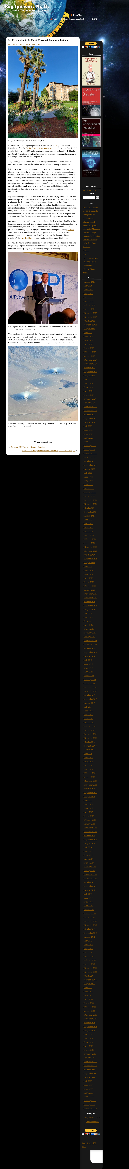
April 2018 (88, 671)
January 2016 (89, 777)
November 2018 (90, 644)
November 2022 (90, 457)
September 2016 (90, 745)
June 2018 (88, 664)
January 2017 (89, 730)
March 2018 (89, 675)
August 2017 (89, 703)
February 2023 (90, 445)
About (86, 250)
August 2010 (89, 1030)
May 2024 (88, 387)
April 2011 (88, 999)
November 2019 (90, 597)
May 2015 (88, 808)
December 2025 (90, 313)
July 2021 (88, 519)
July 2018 (88, 660)
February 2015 (90, 819)
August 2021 (89, 515)
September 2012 (90, 933)
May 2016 (88, 761)
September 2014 (90, 839)
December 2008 (90, 1108)
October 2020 (89, 554)
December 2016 (90, 734)
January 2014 (89, 870)
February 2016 (90, 773)
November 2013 (90, 878)
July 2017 (88, 706)
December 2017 (90, 687)
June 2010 (88, 1038)
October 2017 (89, 695)
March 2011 (89, 1003)
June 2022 (88, 476)
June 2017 (88, 710)
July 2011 (88, 987)
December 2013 (90, 874)
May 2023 (88, 434)
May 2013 (88, 901)
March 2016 (89, 769)
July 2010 (88, 1034)
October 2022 (89, 461)
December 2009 (90, 1061)
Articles (87, 254)
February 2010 (90, 1053)
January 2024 (89, 402)
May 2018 (88, 667)
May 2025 (88, 340)
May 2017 (88, 714)
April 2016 (88, 765)
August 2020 (89, 562)
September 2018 (90, 652)
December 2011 (90, 968)
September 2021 (90, 511)
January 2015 (89, 823)
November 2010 (90, 1018)
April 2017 (88, 718)
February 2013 (90, 913)
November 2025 (90, 317)
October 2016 (89, 742)
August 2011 (89, 983)
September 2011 (90, 979)
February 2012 (90, 960)
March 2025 (89, 348)
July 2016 (88, 753)
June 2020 (88, 570)
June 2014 (88, 851)
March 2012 (89, 956)
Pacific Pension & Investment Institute (41, 148)
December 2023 (90, 406)
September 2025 (90, 324)
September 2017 (90, 699)
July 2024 (88, 379)
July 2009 (88, 1081)
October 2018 (89, 648)
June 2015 (88, 804)
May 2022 (88, 480)
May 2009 (88, 1089)
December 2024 (90, 359)
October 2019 (89, 601)
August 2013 (89, 890)
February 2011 (90, 1007)
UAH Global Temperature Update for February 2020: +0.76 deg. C (48, 450)
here (56, 145)
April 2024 (88, 391)
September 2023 (90, 418)
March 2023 (89, 441)
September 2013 (90, 886)
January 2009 (89, 1104)
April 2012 (88, 952)
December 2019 (90, 593)
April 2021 (88, 531)
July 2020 (88, 566)
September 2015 (90, 792)
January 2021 (89, 543)
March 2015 (89, 816)
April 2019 (88, 625)
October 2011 (89, 975)
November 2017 (90, 691)
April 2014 (88, 858)
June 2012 (88, 944)
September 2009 (90, 1073)
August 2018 (89, 656)
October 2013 (89, 882)
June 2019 (88, 617)
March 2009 (89, 1096)
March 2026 (89, 301)
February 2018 (90, 679)
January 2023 (89, 449)
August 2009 (89, 1077)
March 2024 (89, 395)
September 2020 (90, 558)
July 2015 (88, 800)
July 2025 (88, 332)
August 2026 (89, 281)
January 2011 (89, 1011)
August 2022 (89, 469)
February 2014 (90, 866)
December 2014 (90, 827)
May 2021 (88, 527)
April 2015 (88, 812)
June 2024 (88, 383)
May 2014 (88, 855)
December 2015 (90, 781)
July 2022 (88, 472)
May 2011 (88, 995)
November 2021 (90, 504)
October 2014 (89, 835)
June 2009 (88, 1085)
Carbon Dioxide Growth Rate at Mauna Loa (91, 261)
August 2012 (89, 936)
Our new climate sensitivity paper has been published (91, 211)
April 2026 (88, 297)
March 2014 (89, 862)
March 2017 (89, 722)
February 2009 (90, 1100)
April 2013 (88, 905)
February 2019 (90, 632)
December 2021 (90, 500)
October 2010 (89, 1022)
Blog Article (89, 1117)
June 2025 (88, 336)
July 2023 (88, 426)
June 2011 (88, 991)
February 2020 (90, 586)
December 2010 (90, 1014)
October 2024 (89, 367)
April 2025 (88, 344)
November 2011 (90, 972)
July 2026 (88, 285)
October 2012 (89, 929)
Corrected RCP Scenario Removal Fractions (27, 447)
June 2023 (88, 430)
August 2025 (89, 328)
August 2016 (89, 749)
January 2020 (89, 589)
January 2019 (89, 636)
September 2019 (90, 605)
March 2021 (89, 535)
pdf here (70, 229)
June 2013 (88, 897)
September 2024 (90, 371)
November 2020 (90, 550)
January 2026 (89, 309)
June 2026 (88, 289)
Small (83, 190)
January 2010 (89, 1057)
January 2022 (89, 496)
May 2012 (88, 948)
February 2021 (90, 539)
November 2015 (90, 784)
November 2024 (90, 363)
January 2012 (89, 964)
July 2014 (88, 847)
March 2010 (89, 1050)
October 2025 (89, 320)
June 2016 (88, 757)
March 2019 (89, 628)
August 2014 (89, 843)
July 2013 (88, 894)
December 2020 (90, 547)
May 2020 (88, 574)
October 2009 (89, 1069)
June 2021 (88, 523)
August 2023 (89, 422)
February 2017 (90, 726)
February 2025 (90, 352)
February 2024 (90, 398)
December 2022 (90, 453)
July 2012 (88, 940)
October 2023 (89, 414)
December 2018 (90, 640)
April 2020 (88, 578)
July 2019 (88, 613)
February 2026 (90, 305)
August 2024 (89, 375)
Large (94, 190)
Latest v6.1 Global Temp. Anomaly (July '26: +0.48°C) (75, 19)
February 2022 (90, 492)
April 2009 (88, 1092)
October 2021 (89, 508)
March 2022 (89, 488)
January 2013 (89, 917)
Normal (89, 190)
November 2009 (90, 1065)
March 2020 (89, 582)
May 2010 (88, 1042)
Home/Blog (77, 15)
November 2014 (90, 831)
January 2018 (89, 683)
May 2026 (88, 293)
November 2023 (90, 410)
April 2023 (88, 437)
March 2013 (89, 909)
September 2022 (90, 465)
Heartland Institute (28, 238)
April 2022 (88, 484)
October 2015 (89, 788)
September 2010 (90, 1026)
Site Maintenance (92, 1121)
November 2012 (90, 925)
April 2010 (88, 1046)
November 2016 (90, 738)
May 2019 (88, 621)
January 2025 (89, 356)
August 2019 (89, 609)
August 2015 (89, 796)
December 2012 (90, 921)
